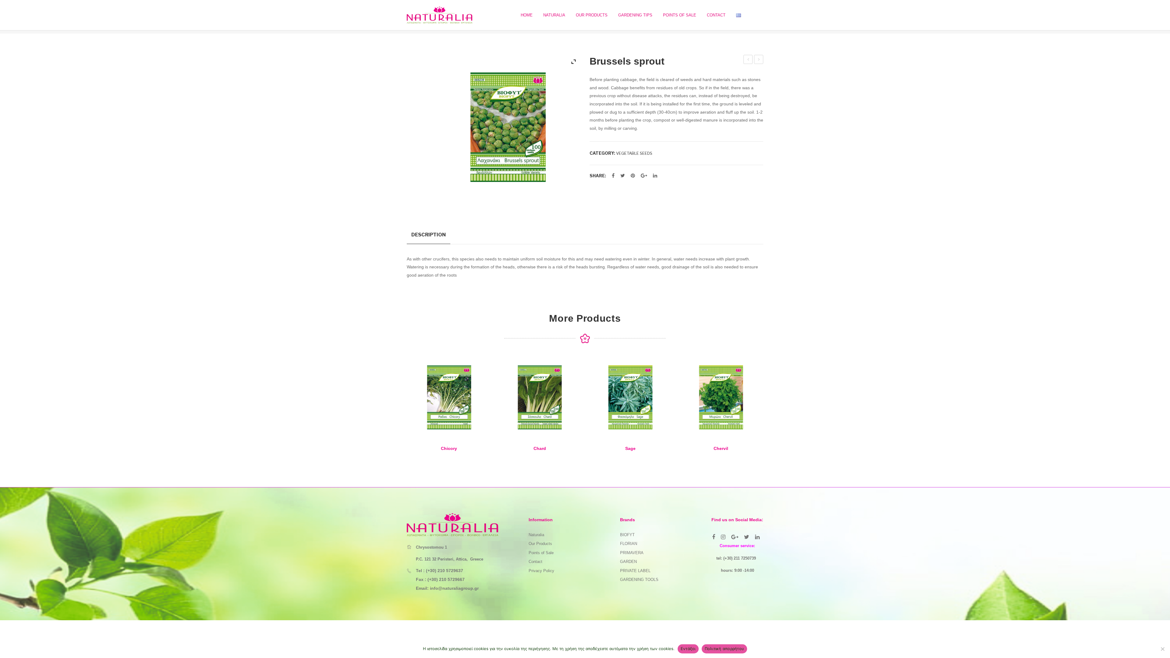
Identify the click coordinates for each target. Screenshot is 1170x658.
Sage (630, 448)
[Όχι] (1162, 649)
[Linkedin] (757, 537)
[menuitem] (527, 15)
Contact (535, 561)
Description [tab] (428, 235)
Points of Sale (541, 552)
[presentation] (394, 410)
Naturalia (536, 534)
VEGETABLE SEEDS (634, 153)
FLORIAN (628, 543)
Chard (540, 448)
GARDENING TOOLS (639, 579)
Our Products (540, 543)
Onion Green (748, 60)
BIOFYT (627, 534)
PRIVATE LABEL (635, 570)
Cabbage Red (759, 60)
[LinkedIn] (655, 175)
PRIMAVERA (632, 552)
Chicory (449, 448)
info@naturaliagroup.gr (454, 588)
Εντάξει (688, 648)
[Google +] (644, 175)
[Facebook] (613, 175)
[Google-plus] (735, 537)
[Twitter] (622, 175)
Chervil (721, 448)
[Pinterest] (633, 175)
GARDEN (628, 561)
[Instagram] (723, 537)
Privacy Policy (541, 570)
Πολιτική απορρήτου (724, 648)
